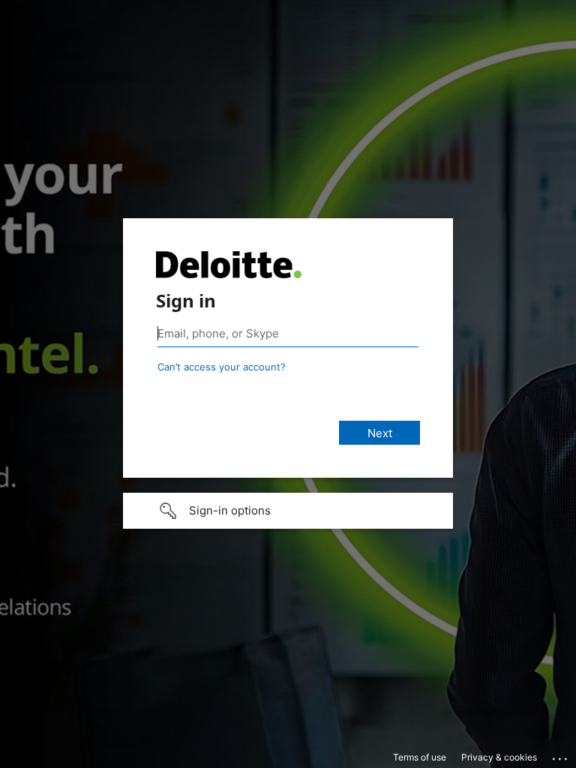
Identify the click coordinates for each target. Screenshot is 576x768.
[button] (288, 511)
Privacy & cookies (499, 757)
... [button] (561, 755)
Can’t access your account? (222, 367)
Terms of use (419, 757)
